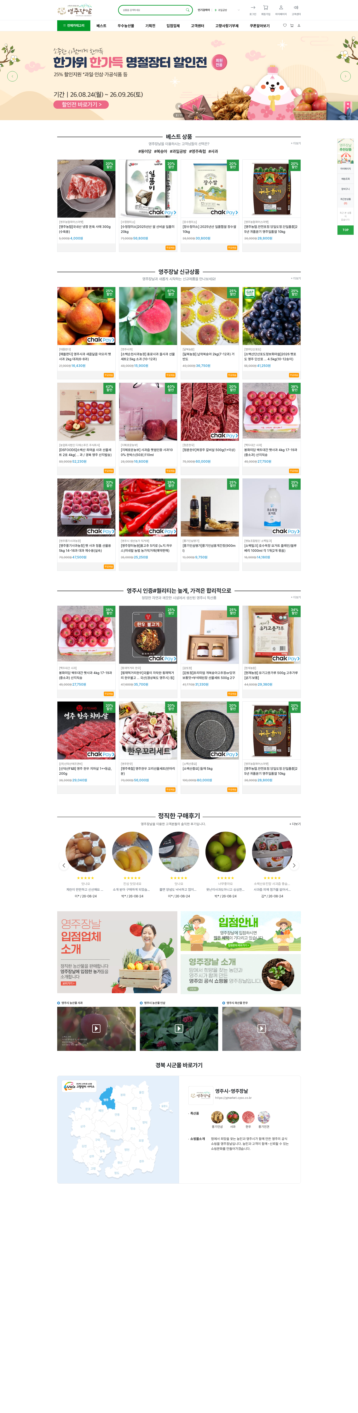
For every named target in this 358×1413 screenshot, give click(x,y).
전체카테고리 (75, 26)
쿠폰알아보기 (260, 26)
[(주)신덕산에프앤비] (71, 763)
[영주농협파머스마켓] (71, 222)
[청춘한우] (189, 445)
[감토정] (187, 668)
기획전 (150, 26)
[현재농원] (250, 668)
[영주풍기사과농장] (70, 540)
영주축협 (222, 10)
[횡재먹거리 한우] (131, 668)
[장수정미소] (190, 222)
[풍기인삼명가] (191, 540)
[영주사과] (127, 349)
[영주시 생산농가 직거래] (135, 540)
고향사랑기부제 (227, 26)
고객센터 (197, 26)
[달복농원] (189, 349)
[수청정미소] (128, 222)
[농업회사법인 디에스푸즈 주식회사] (79, 445)
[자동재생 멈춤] (179, 106)
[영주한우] (127, 763)
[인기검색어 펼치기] (238, 10)
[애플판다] (65, 349)
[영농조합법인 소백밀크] (258, 540)
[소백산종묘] (190, 763)
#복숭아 (160, 151)
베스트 (101, 26)
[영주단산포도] (252, 349)
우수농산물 (126, 26)
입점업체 (173, 26)
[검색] (188, 10)
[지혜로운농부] (129, 445)
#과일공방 (177, 151)
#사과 (212, 151)
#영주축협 (197, 151)
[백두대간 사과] (253, 445)
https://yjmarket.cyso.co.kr (233, 1097)
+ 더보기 (296, 143)
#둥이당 (144, 151)
